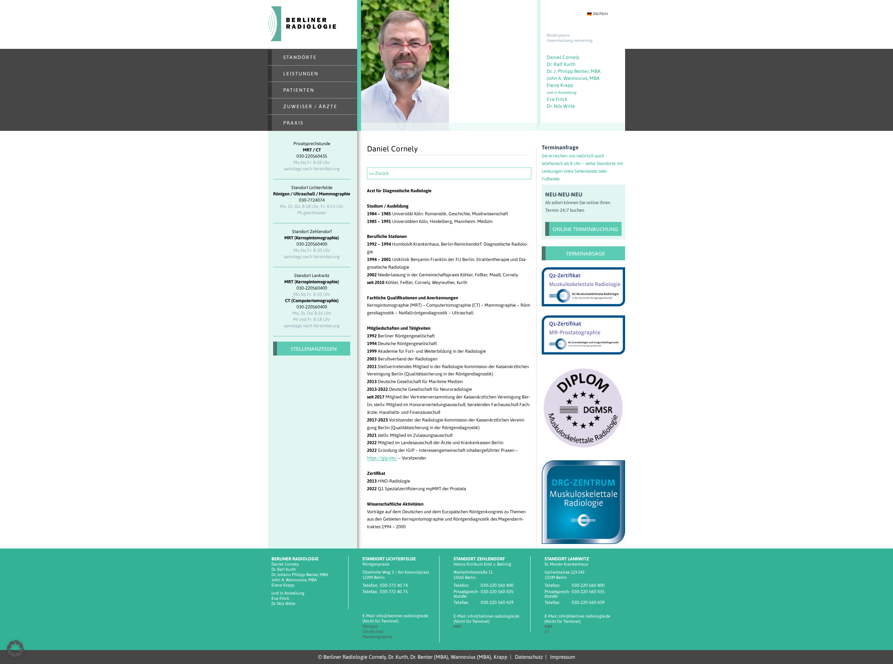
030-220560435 (312, 156)
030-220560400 (312, 244)
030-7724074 (312, 200)
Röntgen (370, 626)
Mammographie (377, 636)
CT (547, 631)
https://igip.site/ (382, 458)
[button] (15, 648)
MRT (457, 626)
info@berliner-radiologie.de (402, 615)
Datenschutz (529, 657)
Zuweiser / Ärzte (310, 106)
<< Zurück (379, 173)
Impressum (562, 657)
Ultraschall (373, 631)
